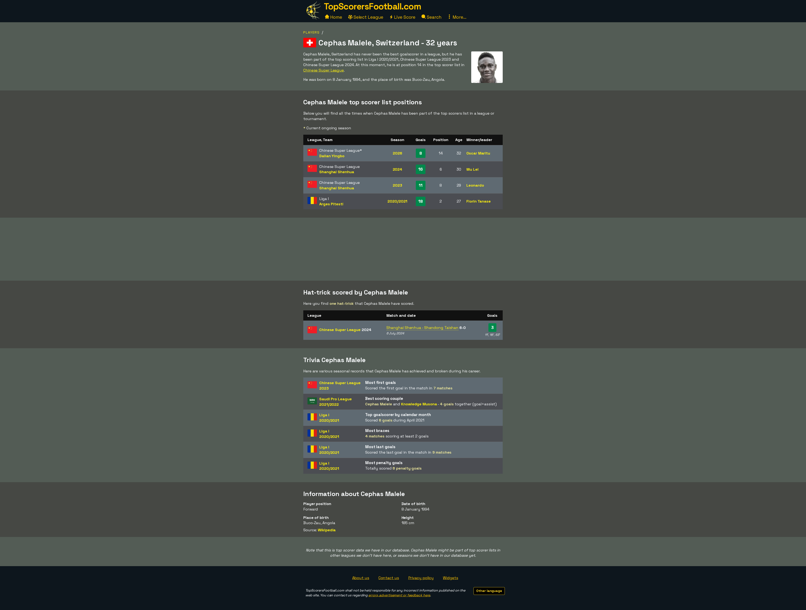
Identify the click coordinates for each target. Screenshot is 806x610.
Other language (489, 591)
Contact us (388, 577)
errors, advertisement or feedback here (399, 595)
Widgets (450, 577)
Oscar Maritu (478, 153)
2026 (397, 153)
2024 (397, 169)
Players (311, 32)
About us (360, 577)
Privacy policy (421, 577)
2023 (397, 185)
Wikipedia (327, 530)
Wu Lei (472, 169)
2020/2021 (397, 201)
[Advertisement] (403, 249)
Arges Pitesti (331, 204)
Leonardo (475, 185)
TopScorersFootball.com (372, 6)
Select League (367, 17)
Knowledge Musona (419, 404)
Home (335, 17)
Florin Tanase (478, 201)
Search (433, 17)
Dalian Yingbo (331, 155)
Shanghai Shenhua (336, 171)
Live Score (404, 17)
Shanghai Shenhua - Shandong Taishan (422, 327)
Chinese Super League (323, 70)
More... (458, 17)
